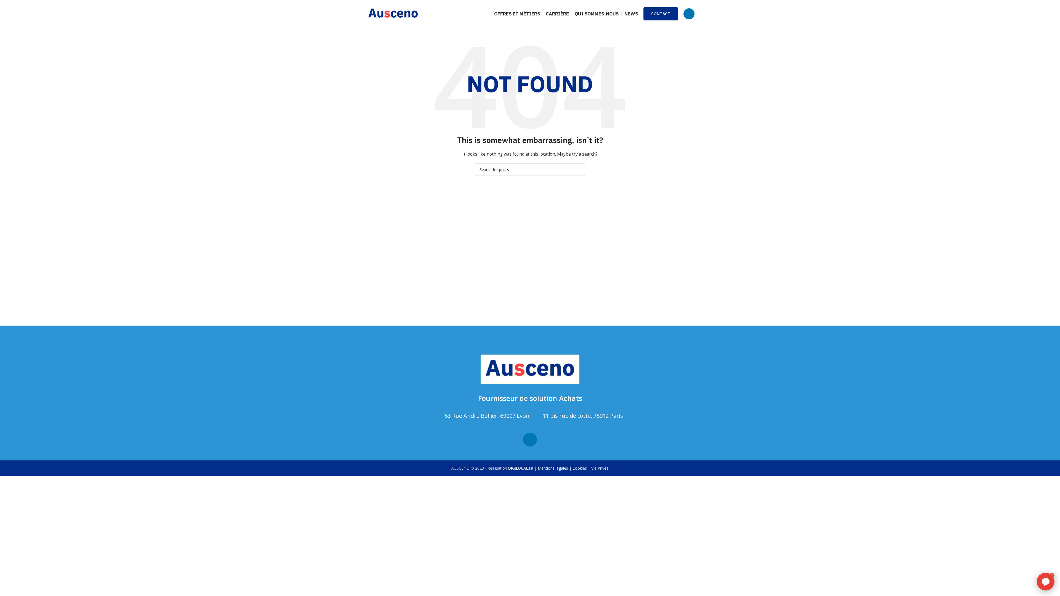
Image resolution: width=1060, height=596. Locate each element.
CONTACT (660, 13)
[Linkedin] (530, 439)
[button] (1045, 581)
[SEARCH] (579, 169)
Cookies (580, 468)
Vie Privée (600, 468)
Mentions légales (553, 468)
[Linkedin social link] (689, 13)
